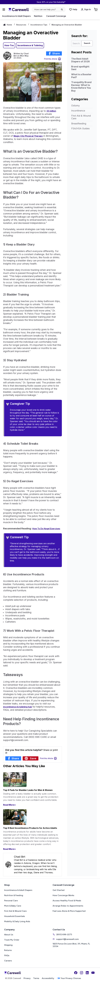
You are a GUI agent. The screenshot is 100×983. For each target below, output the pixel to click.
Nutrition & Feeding (13, 895)
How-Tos (9, 45)
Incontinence (78, 110)
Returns (8, 950)
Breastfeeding (78, 123)
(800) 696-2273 (64, 934)
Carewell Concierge (56, 16)
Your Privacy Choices (71, 978)
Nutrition (38, 16)
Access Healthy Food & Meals (67, 900)
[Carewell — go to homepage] (18, 10)
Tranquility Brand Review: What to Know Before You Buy (81, 86)
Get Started (58, 890)
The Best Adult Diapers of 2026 (80, 60)
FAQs (6, 955)
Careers (8, 960)
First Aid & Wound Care (81, 117)
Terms (36, 978)
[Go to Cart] (95, 9)
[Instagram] (81, 973)
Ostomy (75, 105)
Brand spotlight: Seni (80, 68)
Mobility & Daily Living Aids (17, 921)
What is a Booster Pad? (81, 76)
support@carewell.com (67, 939)
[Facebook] (76, 973)
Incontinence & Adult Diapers (16, 16)
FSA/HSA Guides (80, 128)
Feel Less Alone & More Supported (69, 911)
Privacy (27, 978)
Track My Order (11, 940)
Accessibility (48, 978)
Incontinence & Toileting (30, 45)
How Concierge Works (63, 895)
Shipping (8, 945)
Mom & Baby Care (12, 906)
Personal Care (11, 900)
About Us (8, 934)
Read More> (9, 805)
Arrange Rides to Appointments (68, 906)
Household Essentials (14, 916)
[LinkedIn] (87, 973)
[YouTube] (93, 973)
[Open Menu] (4, 9)
